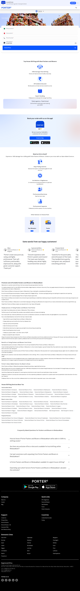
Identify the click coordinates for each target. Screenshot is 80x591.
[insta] (9, 580)
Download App (40, 138)
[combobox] (37, 28)
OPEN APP (73, 3)
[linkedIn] (13, 580)
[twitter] (6, 580)
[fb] (2, 580)
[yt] (16, 580)
